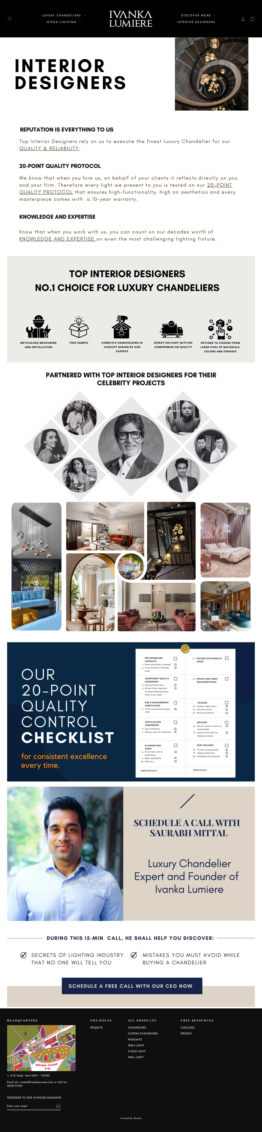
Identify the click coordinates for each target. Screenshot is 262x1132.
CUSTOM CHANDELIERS (143, 1033)
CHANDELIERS (137, 1028)
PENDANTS (135, 1040)
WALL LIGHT (136, 1057)
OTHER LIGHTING (62, 22)
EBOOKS (186, 1033)
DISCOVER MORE (197, 15)
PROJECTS (96, 1028)
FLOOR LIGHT (137, 1051)
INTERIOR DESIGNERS (197, 22)
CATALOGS (187, 1028)
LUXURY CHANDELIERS (62, 15)
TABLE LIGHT (136, 1045)
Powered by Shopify (131, 1118)
